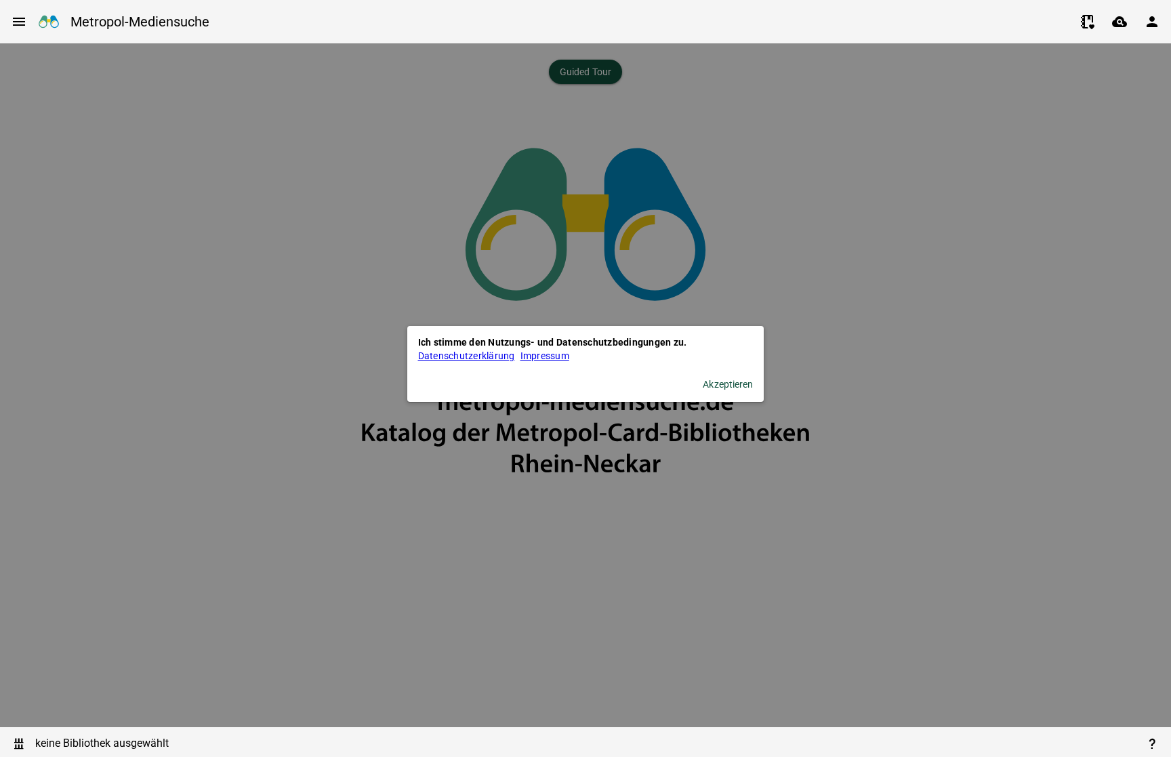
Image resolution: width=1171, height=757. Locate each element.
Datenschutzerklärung (466, 355)
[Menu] (19, 21)
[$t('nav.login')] (1152, 21)
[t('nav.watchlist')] (1087, 21)
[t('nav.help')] (1152, 743)
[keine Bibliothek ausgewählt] (19, 743)
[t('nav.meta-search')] (1119, 21)
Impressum (544, 355)
